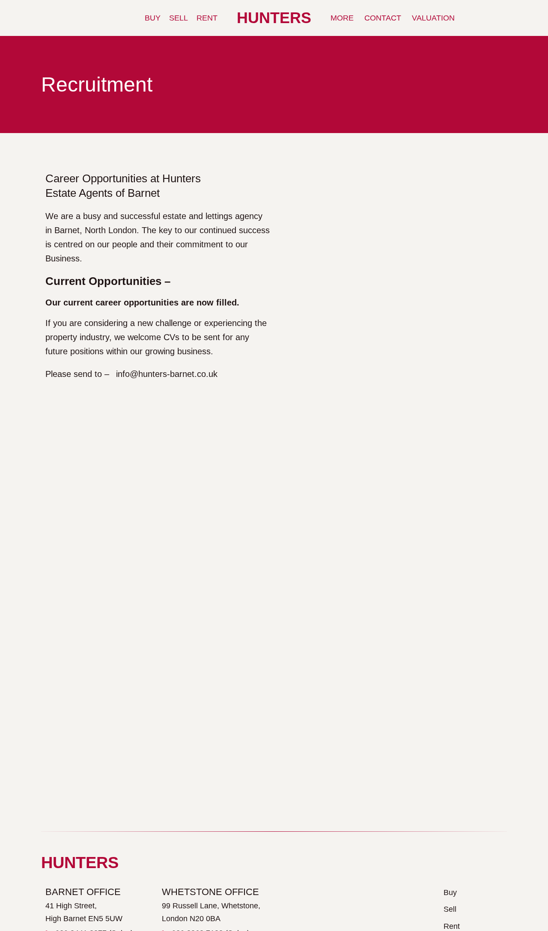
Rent (207, 18)
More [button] (342, 18)
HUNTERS (274, 18)
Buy (153, 18)
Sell (178, 18)
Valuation (433, 18)
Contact (382, 18)
